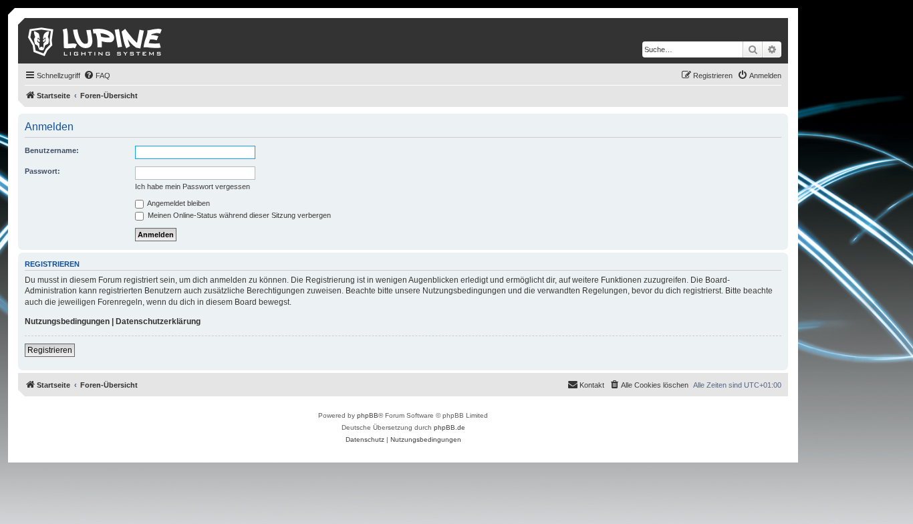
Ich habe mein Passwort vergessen (192, 186)
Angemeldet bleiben (178, 203)
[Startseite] (95, 40)
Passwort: (42, 171)
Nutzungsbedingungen (67, 321)
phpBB (367, 415)
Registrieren (49, 350)
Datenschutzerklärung (158, 321)
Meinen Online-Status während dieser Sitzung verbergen (238, 215)
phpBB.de (449, 427)
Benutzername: (52, 150)
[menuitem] (97, 76)
